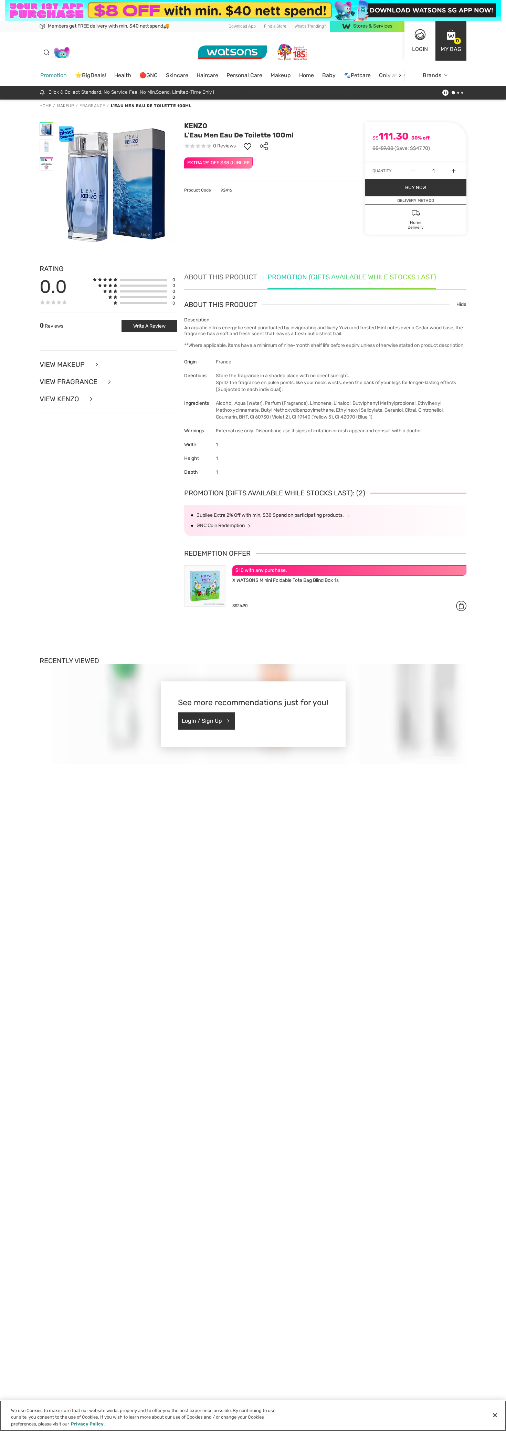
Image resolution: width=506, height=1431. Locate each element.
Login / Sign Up (202, 721)
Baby (329, 75)
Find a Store (275, 26)
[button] (450, 41)
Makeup (281, 75)
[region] (253, 1415)
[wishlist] (247, 146)
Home (306, 75)
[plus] (454, 170)
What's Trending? (310, 26)
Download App (242, 26)
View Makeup (63, 364)
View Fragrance (69, 381)
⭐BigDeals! (90, 75)
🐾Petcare (357, 75)
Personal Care (244, 75)
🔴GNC (148, 75)
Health (122, 75)
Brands (432, 75)
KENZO (195, 126)
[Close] (495, 1415)
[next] (400, 75)
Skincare (177, 75)
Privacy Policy (87, 1424)
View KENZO (60, 398)
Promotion (53, 75)
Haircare (207, 75)
